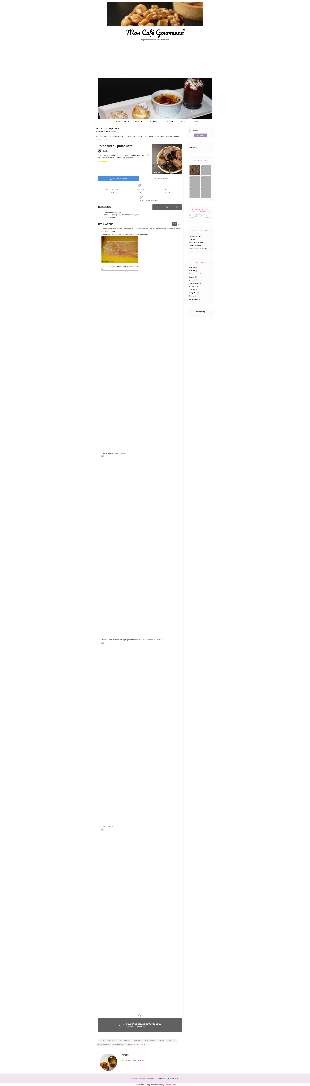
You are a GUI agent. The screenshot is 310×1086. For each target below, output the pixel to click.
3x (177, 207)
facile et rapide (111, 1040)
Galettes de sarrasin (195, 246)
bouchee (102, 1040)
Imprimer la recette (119, 179)
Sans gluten (139, 122)
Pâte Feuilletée (156, 122)
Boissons (192, 271)
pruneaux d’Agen (171, 1040)
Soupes (191, 296)
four (120, 1040)
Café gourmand (123, 122)
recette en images (118, 1044)
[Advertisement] (155, 61)
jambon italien (138, 1040)
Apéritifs (141, 1060)
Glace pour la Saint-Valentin (198, 249)
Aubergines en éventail (196, 242)
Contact (183, 122)
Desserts (191, 277)
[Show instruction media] (174, 224)
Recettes (171, 122)
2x (167, 207)
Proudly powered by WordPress (144, 1078)
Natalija (113, 131)
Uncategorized (193, 299)
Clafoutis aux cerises (195, 236)
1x (158, 207)
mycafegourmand (150, 1040)
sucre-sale (129, 1044)
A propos (195, 122)
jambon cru (127, 1040)
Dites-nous (130, 1026)
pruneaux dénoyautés (103, 1044)
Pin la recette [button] (163, 179)
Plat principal (193, 286)
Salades (191, 290)
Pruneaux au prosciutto (109, 128)
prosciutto (161, 1040)
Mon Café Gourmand (155, 32)
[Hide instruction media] (179, 224)
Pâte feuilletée (193, 283)
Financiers (192, 239)
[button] (98, 161)
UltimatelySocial (170, 1085)
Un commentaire (139, 1044)
